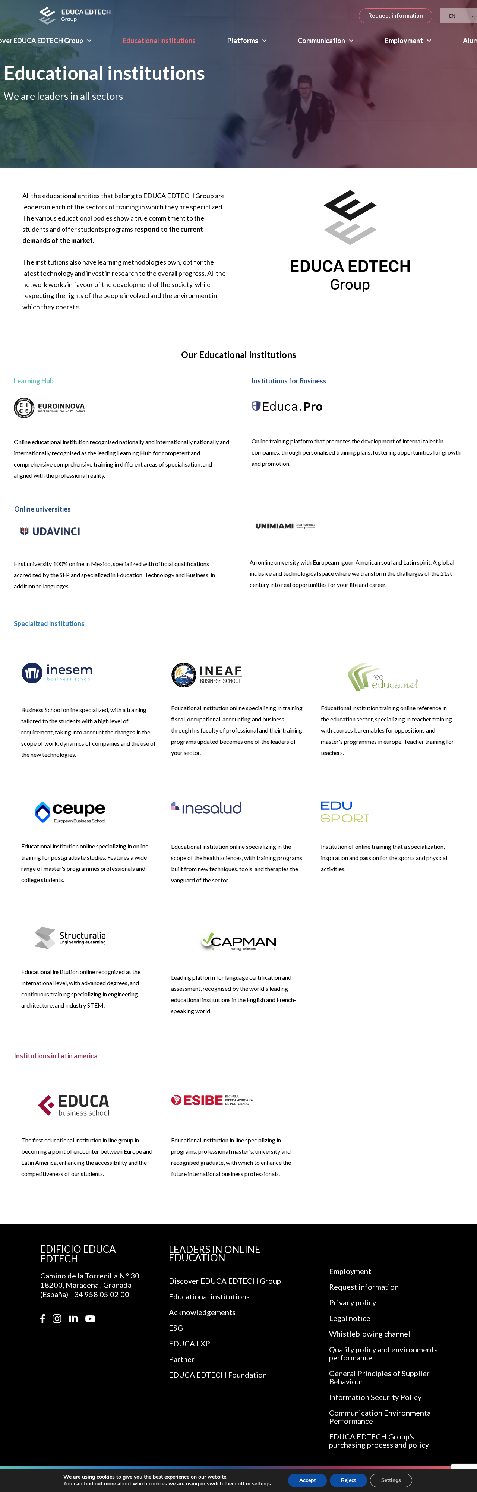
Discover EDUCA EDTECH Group (225, 1280)
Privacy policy (352, 1302)
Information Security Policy (375, 1397)
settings (261, 1483)
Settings (391, 1480)
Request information (364, 1286)
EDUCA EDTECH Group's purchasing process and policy (379, 1440)
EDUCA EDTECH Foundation (218, 1374)
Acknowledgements (202, 1312)
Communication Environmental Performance (381, 1416)
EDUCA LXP (189, 1343)
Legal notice (349, 1318)
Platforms (242, 41)
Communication (321, 41)
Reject (348, 1480)
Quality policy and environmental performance (384, 1353)
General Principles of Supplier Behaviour (379, 1377)
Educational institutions (159, 41)
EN (452, 15)
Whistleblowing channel (369, 1333)
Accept (307, 1480)
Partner (182, 1359)
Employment (404, 41)
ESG (176, 1327)
